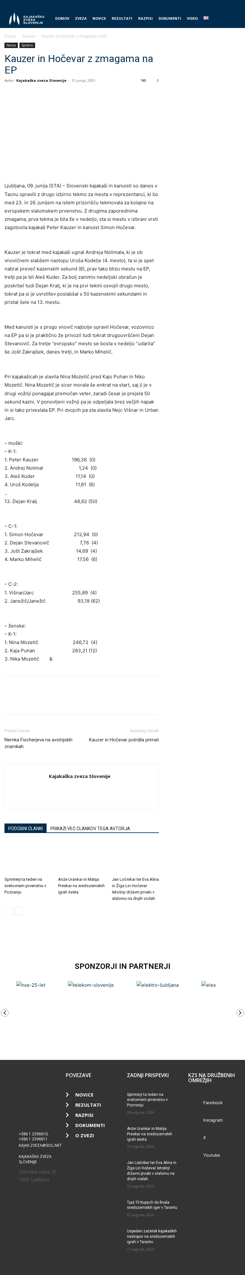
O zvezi (84, 1135)
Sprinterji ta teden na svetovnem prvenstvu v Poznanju (25, 885)
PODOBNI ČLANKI (25, 828)
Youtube (211, 1155)
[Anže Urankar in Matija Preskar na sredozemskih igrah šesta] (81, 858)
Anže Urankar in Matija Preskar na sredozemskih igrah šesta (81, 885)
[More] (70, 94)
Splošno (27, 45)
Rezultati (122, 18)
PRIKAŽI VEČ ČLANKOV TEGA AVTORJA (90, 828)
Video (192, 18)
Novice (99, 18)
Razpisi (145, 18)
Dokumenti (170, 18)
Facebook (213, 1102)
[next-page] (19, 911)
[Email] (54, 94)
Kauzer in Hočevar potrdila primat (124, 740)
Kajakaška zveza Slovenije (41, 80)
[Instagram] (214, 4)
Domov (62, 18)
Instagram (213, 1120)
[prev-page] (8, 911)
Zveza (81, 18)
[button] (233, 19)
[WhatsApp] (40, 94)
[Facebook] (204, 4)
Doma (10, 36)
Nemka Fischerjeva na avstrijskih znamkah (38, 743)
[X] (225, 4)
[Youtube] (236, 4)
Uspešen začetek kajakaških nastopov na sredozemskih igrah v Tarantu (152, 1236)
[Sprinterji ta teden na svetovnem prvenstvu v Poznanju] (27, 858)
